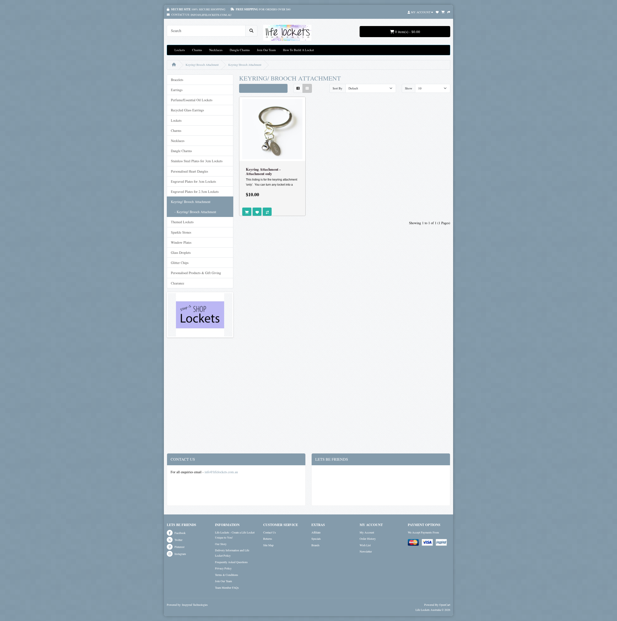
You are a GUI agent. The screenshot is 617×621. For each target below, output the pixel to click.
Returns (267, 538)
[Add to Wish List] (257, 212)
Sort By (337, 88)
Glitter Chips (179, 262)
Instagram (180, 554)
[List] (298, 88)
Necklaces (215, 50)
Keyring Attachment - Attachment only (263, 171)
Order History (368, 538)
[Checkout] (448, 11)
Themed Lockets (182, 222)
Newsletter (366, 551)
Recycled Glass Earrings (187, 110)
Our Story (221, 544)
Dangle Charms (240, 50)
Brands (315, 545)
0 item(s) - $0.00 (407, 31)
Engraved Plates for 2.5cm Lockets (195, 191)
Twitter (178, 540)
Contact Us (269, 532)
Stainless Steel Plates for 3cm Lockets (196, 161)
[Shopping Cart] (443, 11)
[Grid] (307, 88)
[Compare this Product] (267, 212)
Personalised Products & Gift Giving (196, 272)
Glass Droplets (181, 252)
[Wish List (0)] (437, 11)
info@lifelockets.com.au (211, 15)
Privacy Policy (223, 568)
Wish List (365, 545)
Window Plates (181, 242)
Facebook (180, 533)
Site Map (268, 545)
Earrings (176, 90)
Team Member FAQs (227, 587)
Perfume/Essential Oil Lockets (191, 100)
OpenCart (444, 605)
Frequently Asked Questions (231, 562)
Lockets (179, 50)
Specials (316, 538)
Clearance (177, 283)
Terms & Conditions (226, 575)
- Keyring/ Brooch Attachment (193, 211)
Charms (197, 50)
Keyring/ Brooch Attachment (202, 65)
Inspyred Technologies (195, 605)
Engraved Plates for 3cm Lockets (193, 181)
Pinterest (179, 547)
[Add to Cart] (246, 212)
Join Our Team (266, 50)
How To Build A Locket (298, 50)
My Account (367, 532)
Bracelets (177, 79)
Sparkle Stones (181, 232)
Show (408, 88)
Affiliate (316, 532)
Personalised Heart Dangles (189, 171)
